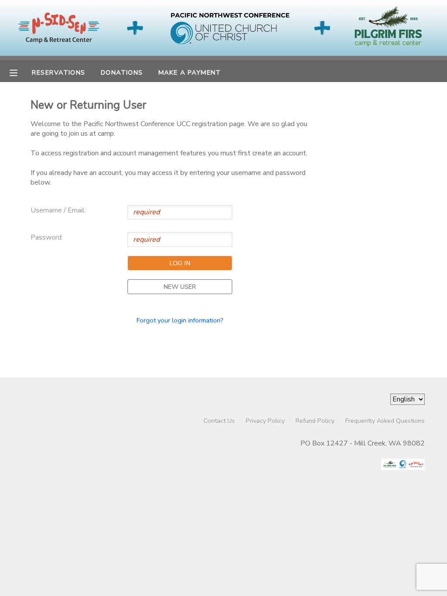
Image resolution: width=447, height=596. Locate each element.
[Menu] (20, 72)
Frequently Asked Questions (385, 420)
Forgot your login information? (180, 320)
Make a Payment (189, 72)
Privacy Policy (265, 420)
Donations (122, 72)
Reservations (58, 72)
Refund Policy (315, 420)
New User (180, 286)
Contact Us (219, 420)
